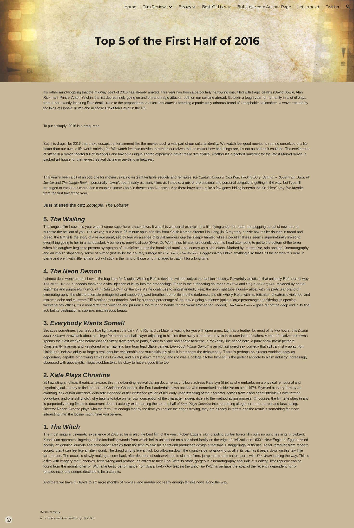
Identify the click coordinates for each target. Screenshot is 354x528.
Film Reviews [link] (155, 7)
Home (56, 511)
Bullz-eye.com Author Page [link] (264, 7)
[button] (348, 7)
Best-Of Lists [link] (214, 7)
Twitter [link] (333, 7)
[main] (177, 41)
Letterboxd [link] (308, 7)
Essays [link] (185, 7)
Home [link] (130, 7)
